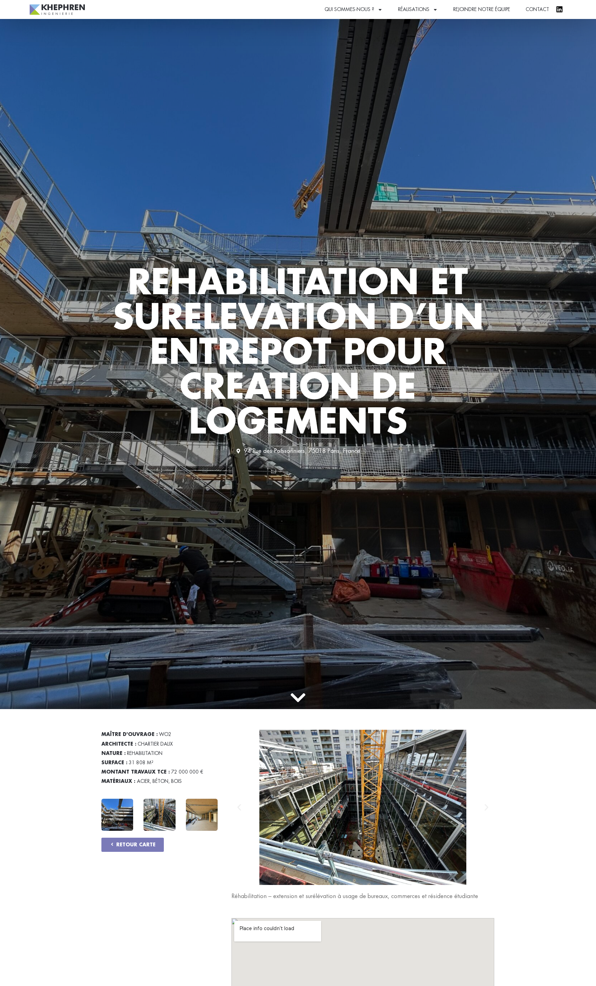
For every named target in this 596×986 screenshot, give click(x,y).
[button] (239, 807)
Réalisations (413, 9)
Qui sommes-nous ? (349, 9)
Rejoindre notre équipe (481, 9)
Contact (537, 9)
